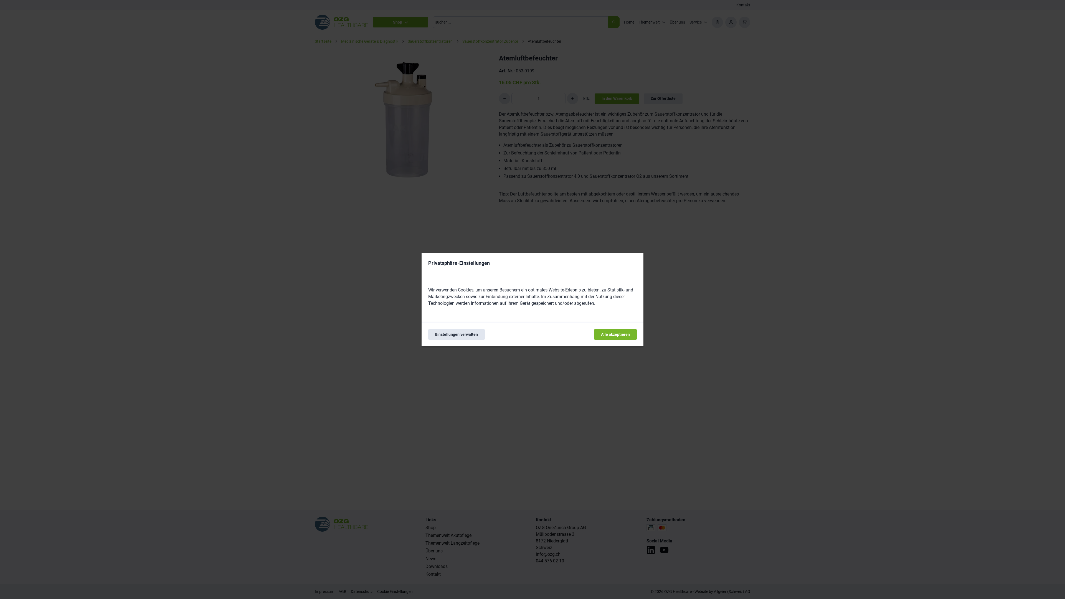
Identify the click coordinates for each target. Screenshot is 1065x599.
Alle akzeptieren (615, 334)
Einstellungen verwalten (456, 334)
